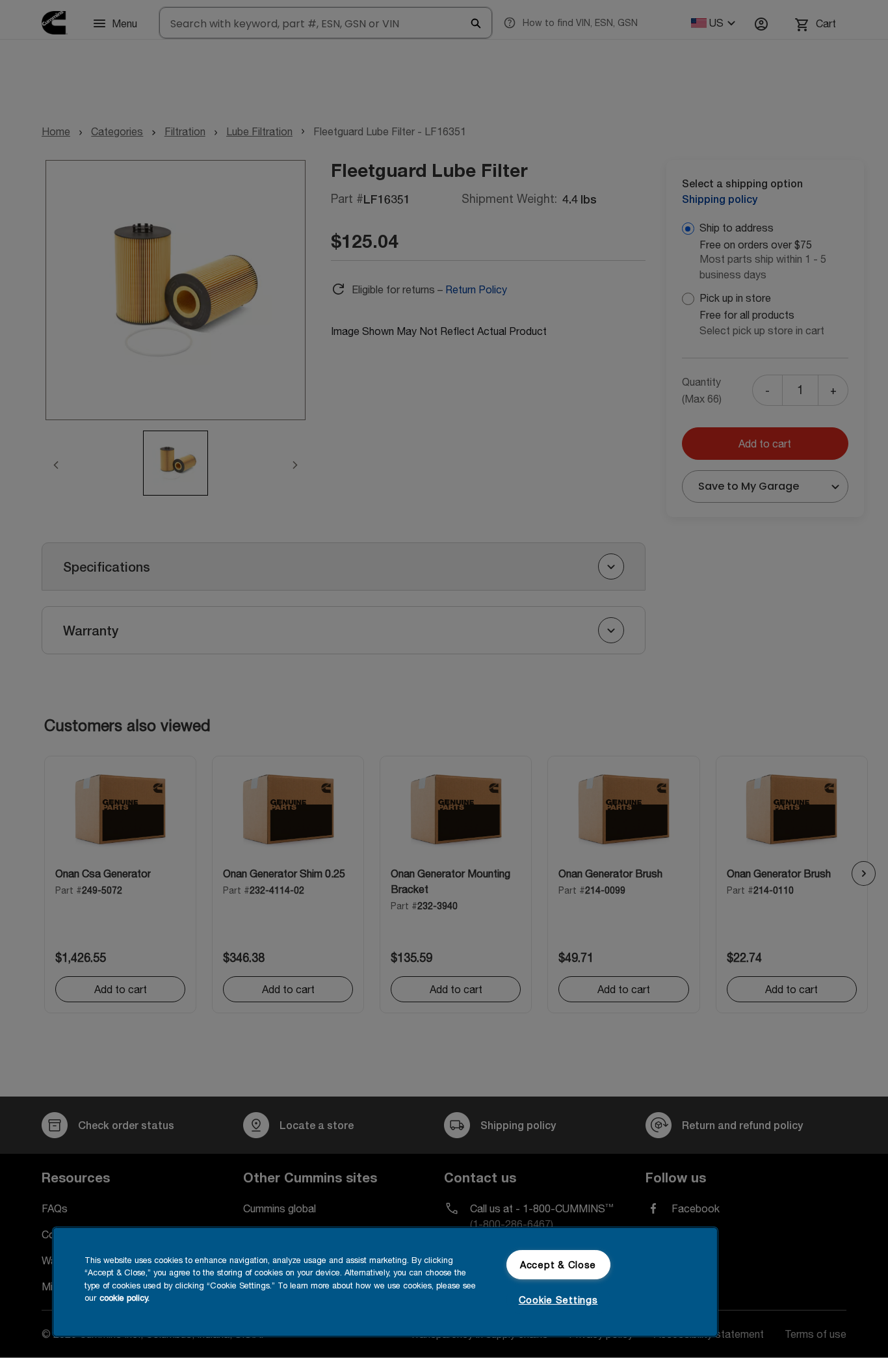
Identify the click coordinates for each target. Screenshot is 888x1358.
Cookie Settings (558, 1299)
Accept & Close (558, 1264)
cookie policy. (124, 1297)
